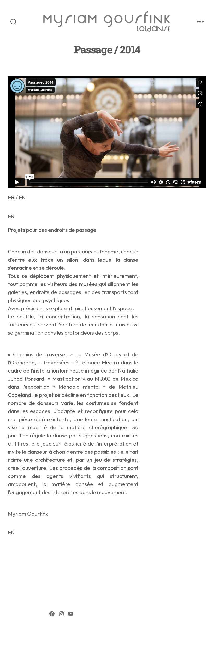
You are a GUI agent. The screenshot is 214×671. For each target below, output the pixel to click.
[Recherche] (13, 21)
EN (22, 197)
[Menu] (200, 21)
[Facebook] (52, 614)
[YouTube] (71, 614)
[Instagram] (61, 614)
